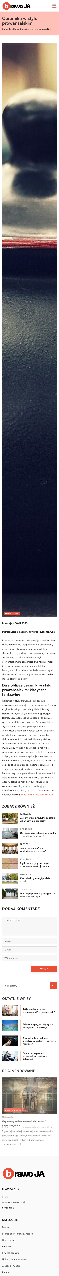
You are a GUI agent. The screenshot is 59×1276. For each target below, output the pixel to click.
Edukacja (6, 1246)
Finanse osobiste (10, 1252)
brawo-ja (7, 623)
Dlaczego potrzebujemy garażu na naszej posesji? (37, 895)
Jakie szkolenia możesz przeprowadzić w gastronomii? (39, 1010)
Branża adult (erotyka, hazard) (17, 1233)
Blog (5, 1196)
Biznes (5, 1227)
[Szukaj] (53, 985)
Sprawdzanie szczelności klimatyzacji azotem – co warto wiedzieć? (39, 1041)
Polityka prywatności (14, 1202)
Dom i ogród (8, 1240)
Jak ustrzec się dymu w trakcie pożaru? (24, 1121)
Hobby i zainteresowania (14, 1259)
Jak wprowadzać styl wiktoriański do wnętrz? (33, 849)
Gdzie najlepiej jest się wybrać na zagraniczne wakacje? (38, 1026)
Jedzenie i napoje (11, 1265)
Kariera (6, 1272)
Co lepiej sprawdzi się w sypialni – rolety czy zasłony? (38, 834)
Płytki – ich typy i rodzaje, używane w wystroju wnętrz (35, 865)
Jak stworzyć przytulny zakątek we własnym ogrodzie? (37, 819)
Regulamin (8, 1208)
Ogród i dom (12, 613)
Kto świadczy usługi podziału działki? (36, 880)
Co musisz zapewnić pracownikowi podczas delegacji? (35, 1056)
